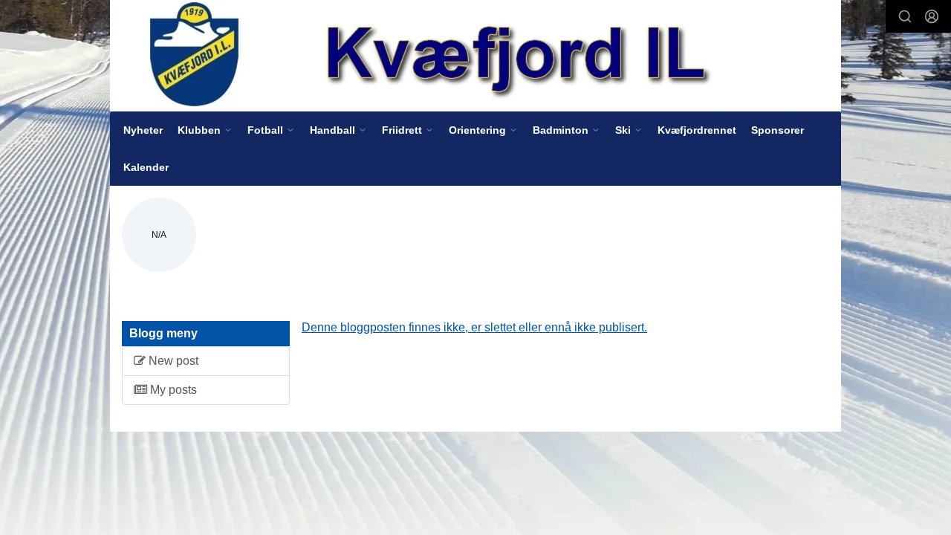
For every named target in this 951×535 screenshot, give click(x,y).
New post (172, 360)
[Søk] (905, 16)
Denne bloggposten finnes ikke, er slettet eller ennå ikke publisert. (474, 327)
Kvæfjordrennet (697, 130)
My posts (172, 389)
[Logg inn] (931, 16)
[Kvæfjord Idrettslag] (475, 55)
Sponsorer (777, 130)
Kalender (146, 167)
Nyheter (143, 130)
